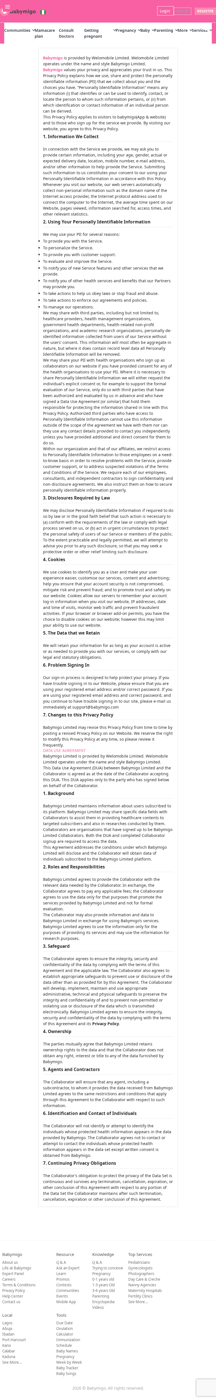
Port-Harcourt (14, 1339)
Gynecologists (140, 1268)
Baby (145, 30)
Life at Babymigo (16, 1268)
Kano (6, 1345)
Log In (182, 11)
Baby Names (67, 1351)
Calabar (8, 1351)
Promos (62, 1279)
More (182, 30)
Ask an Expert (68, 1268)
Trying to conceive (107, 1268)
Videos (98, 1307)
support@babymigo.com (95, 707)
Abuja (7, 1328)
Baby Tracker (67, 1367)
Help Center (12, 1296)
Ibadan (8, 1334)
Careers (8, 1279)
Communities (17, 30)
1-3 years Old (103, 1284)
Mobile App (66, 1301)
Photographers (141, 1273)
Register (205, 11)
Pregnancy (126, 30)
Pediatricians (139, 1262)
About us (10, 1262)
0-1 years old (103, 1279)
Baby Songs (66, 1373)
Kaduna (8, 1356)
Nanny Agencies (142, 1284)
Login (165, 11)
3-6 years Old (103, 1290)
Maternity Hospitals (145, 1290)
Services (200, 30)
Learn (61, 1273)
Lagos (7, 1322)
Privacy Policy (13, 1290)
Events (62, 1296)
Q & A (61, 1262)
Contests (63, 1284)
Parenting (163, 30)
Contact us (11, 1301)
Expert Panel (13, 1273)
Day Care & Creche (144, 1279)
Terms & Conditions (18, 1284)
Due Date (64, 1322)
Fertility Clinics (140, 1296)
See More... (138, 1301)
